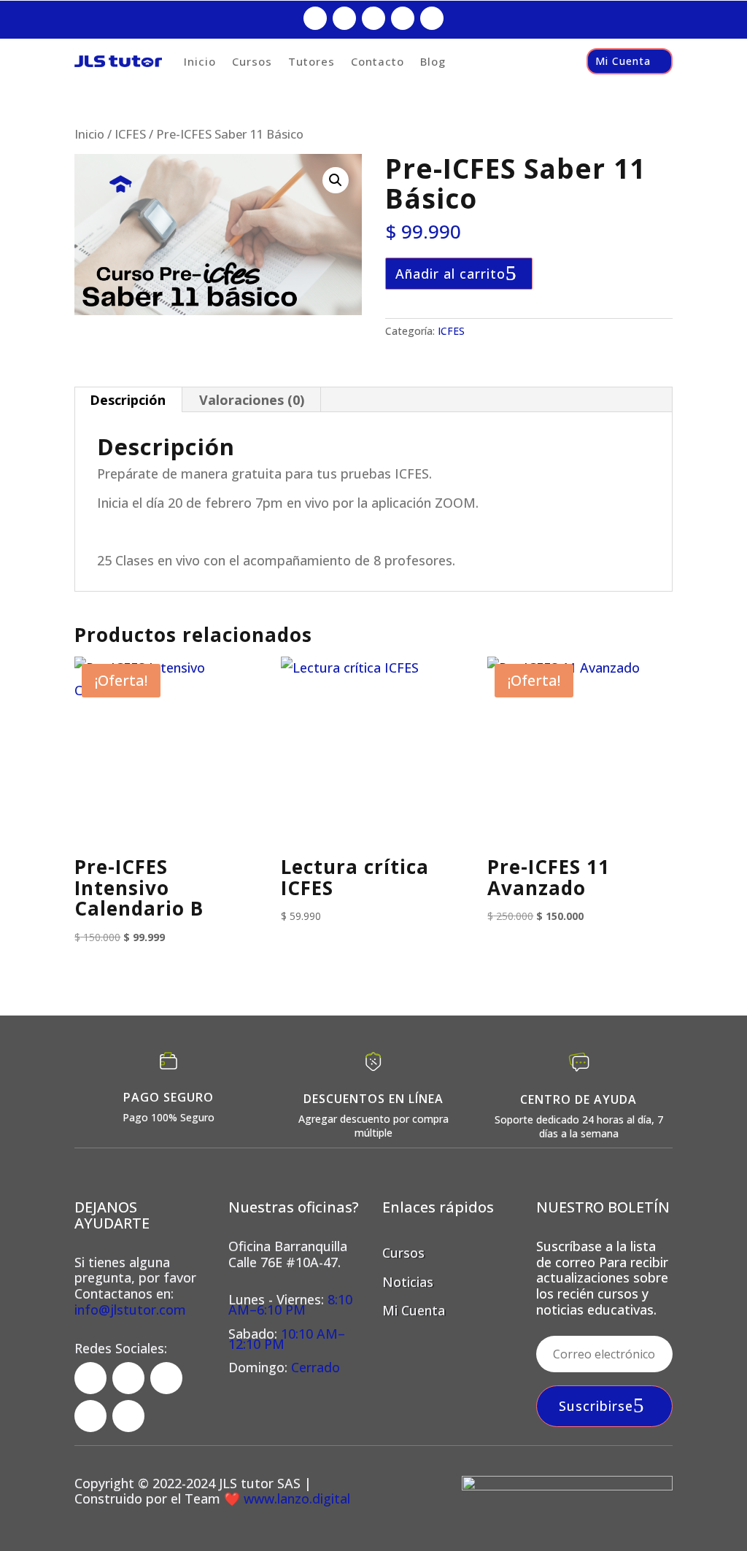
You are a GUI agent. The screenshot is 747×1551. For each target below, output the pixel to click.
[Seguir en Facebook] (315, 18)
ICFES (130, 133)
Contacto (377, 61)
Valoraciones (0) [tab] (251, 400)
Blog (433, 61)
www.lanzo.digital (295, 1498)
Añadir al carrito (450, 273)
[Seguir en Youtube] (432, 18)
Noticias (407, 1282)
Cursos (252, 61)
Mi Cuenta (623, 61)
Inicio (200, 61)
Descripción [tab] (128, 400)
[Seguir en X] (402, 18)
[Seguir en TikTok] (373, 18)
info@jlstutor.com (130, 1309)
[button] (335, 180)
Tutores (311, 61)
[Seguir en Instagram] (344, 18)
